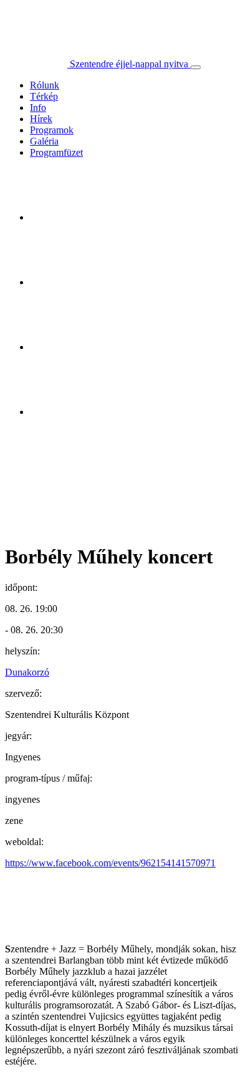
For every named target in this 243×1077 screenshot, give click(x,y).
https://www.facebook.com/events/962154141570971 (110, 863)
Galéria (44, 141)
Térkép (44, 96)
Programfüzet (56, 152)
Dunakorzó (27, 672)
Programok (52, 130)
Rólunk (44, 85)
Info (38, 107)
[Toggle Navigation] (196, 67)
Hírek (41, 118)
